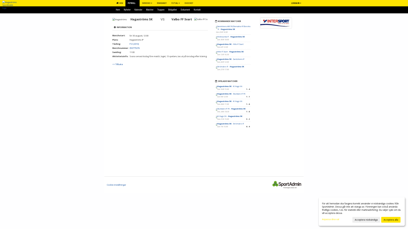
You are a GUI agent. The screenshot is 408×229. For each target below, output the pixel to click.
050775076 (135, 48)
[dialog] (362, 211)
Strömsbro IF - (230, 66)
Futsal (174, 3)
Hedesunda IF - (231, 36)
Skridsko (146, 3)
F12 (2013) (134, 43)
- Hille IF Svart (230, 44)
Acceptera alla (391, 219)
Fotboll (131, 3)
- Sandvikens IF (230, 59)
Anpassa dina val (330, 219)
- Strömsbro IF (230, 123)
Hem (120, 3)
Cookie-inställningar (116, 184)
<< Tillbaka (117, 64)
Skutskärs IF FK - (231, 109)
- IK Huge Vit (229, 86)
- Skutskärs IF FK (231, 94)
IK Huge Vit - (229, 116)
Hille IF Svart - (230, 51)
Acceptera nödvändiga (366, 219)
